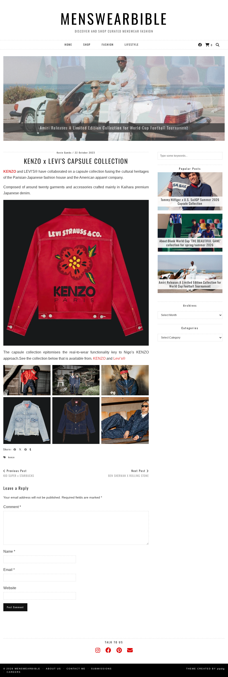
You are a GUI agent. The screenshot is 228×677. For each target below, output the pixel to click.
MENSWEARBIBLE (114, 18)
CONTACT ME (76, 668)
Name (9, 551)
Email (9, 570)
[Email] (130, 650)
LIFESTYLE (132, 44)
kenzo (11, 457)
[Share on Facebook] (16, 449)
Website (9, 588)
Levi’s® (119, 358)
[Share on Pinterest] (26, 449)
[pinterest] (119, 650)
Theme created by (205, 668)
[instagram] (97, 650)
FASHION (108, 44)
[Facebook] (200, 44)
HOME (68, 44)
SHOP (87, 44)
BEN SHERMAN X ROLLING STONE (128, 473)
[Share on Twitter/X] (21, 449)
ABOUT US (53, 668)
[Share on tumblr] (31, 449)
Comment (12, 507)
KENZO (9, 171)
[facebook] (108, 650)
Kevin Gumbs (64, 152)
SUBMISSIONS (101, 668)
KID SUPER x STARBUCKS (18, 473)
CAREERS (14, 672)
